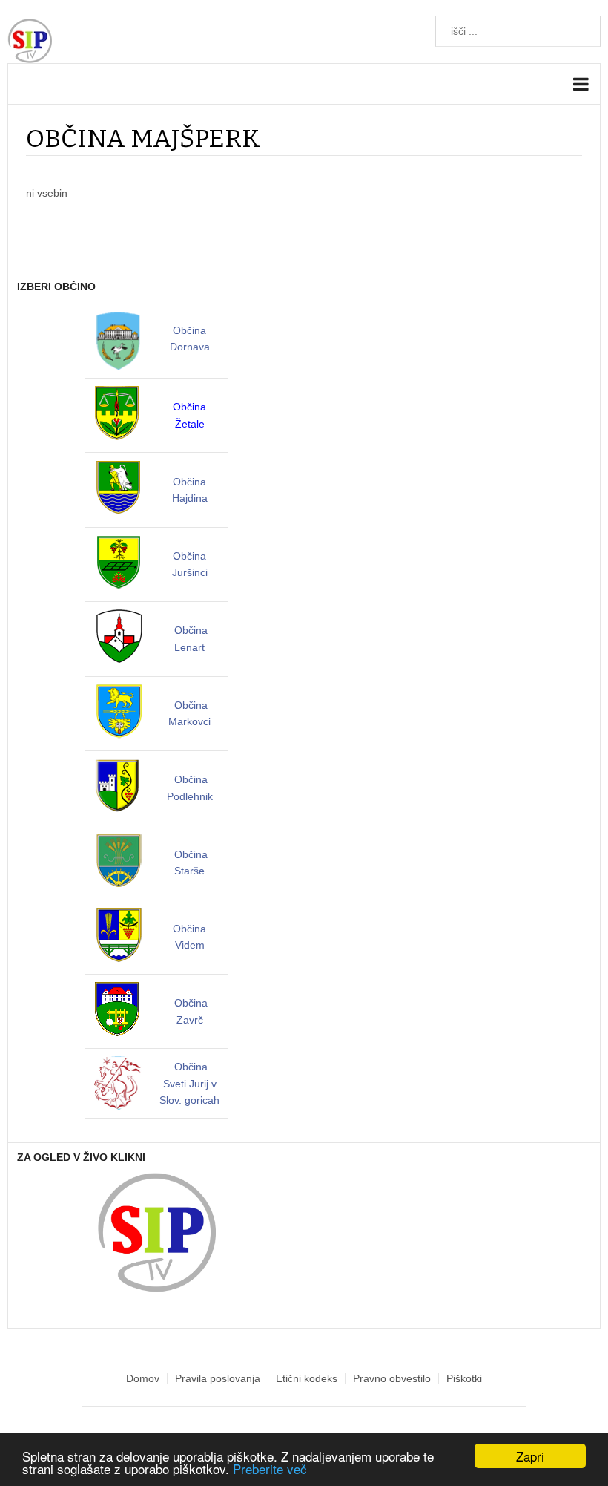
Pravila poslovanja (217, 1378)
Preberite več (270, 1468)
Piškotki (464, 1378)
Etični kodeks (306, 1378)
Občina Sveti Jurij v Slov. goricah (189, 1083)
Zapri (530, 1456)
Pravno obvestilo (392, 1378)
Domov (142, 1378)
